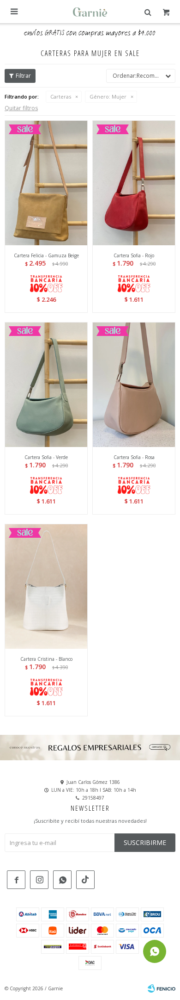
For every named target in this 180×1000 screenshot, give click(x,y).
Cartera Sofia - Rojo (134, 255)
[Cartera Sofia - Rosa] (133, 384)
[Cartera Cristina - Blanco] (46, 586)
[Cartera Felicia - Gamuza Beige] (46, 182)
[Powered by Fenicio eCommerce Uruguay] (161, 988)
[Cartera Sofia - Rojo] (133, 182)
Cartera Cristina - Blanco (46, 659)
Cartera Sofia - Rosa (134, 457)
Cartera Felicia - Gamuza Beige (46, 255)
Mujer (108, 96)
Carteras (60, 96)
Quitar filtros (21, 108)
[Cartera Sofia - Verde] (46, 384)
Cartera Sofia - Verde (46, 457)
